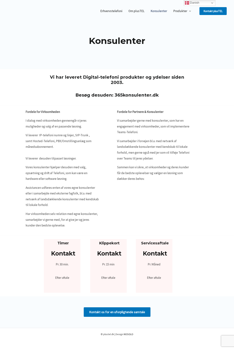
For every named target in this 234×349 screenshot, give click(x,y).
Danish (194, 2)
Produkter (180, 11)
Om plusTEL (136, 11)
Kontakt (63, 253)
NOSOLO (128, 334)
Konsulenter (159, 11)
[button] (213, 11)
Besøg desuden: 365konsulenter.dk (117, 95)
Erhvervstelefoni (111, 11)
